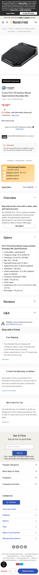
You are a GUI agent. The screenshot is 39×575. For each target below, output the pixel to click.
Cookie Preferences (25, 10)
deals (21, 17)
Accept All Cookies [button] (28, 13)
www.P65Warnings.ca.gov (14, 324)
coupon (27, 17)
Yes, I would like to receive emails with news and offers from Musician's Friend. (19, 457)
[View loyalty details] (33, 136)
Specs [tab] (8, 237)
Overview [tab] (10, 198)
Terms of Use (14, 10)
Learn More (5, 359)
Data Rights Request (31, 554)
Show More (19, 226)
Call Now (12, 502)
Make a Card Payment (11, 533)
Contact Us (5, 422)
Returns (6, 521)
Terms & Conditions (26, 556)
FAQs (5, 527)
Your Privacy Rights (8, 558)
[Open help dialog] (4, 564)
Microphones (11, 31)
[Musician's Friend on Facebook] (14, 547)
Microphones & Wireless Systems (25, 29)
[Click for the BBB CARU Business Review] (19, 564)
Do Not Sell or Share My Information (12, 554)
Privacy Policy (23, 3)
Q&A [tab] (7, 313)
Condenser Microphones (24, 31)
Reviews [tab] (9, 301)
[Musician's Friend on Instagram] (25, 547)
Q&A (4, 99)
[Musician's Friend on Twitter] (18, 547)
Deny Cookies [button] (10, 13)
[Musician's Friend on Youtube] (21, 547)
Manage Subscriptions (12, 538)
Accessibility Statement (9, 560)
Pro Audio (11, 29)
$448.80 (30, 187)
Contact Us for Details (9, 390)
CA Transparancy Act (23, 558)
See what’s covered (13, 169)
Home (4, 29)
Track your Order (9, 509)
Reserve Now (28, 571)
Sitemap (33, 558)
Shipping (6, 515)
